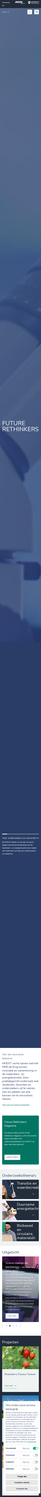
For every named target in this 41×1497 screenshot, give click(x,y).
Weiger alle (22, 1476)
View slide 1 (6, 1325)
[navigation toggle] (36, 12)
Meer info (26, 1448)
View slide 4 (16, 1325)
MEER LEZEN (12, 1157)
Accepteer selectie (21, 1482)
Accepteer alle (22, 1488)
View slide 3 (13, 1325)
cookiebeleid (31, 1442)
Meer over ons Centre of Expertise (15, 1105)
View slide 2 (9, 1325)
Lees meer (8, 1385)
